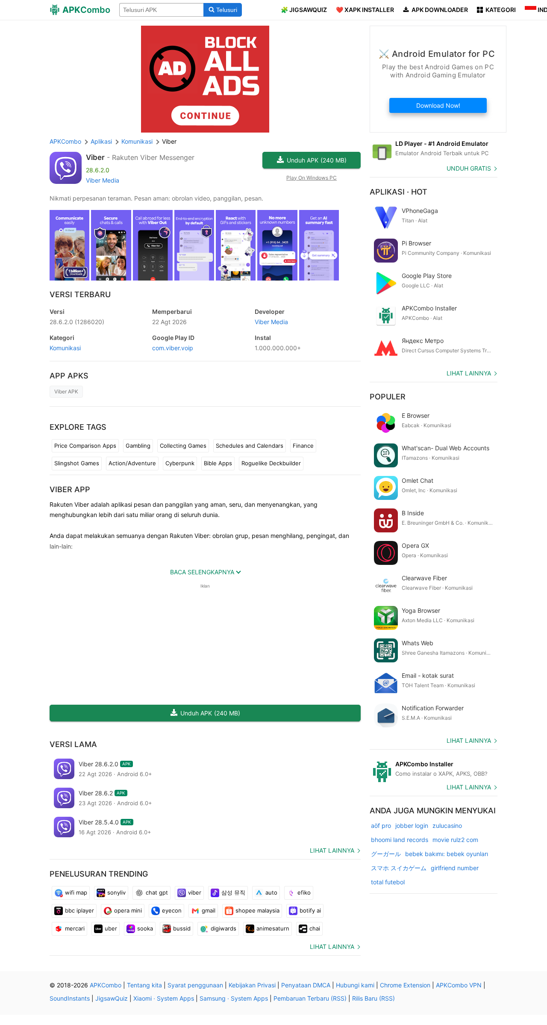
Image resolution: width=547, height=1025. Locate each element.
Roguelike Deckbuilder (271, 463)
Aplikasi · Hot (398, 191)
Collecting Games (183, 445)
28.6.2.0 (77, 321)
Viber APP (70, 489)
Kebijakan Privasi (252, 985)
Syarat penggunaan (195, 985)
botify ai (310, 910)
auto (271, 892)
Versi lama (73, 744)
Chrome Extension (405, 985)
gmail (208, 910)
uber (111, 928)
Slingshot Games (76, 463)
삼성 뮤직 (233, 892)
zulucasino (447, 825)
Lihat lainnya (332, 850)
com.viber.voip (172, 348)
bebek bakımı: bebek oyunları (446, 853)
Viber (95, 157)
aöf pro (381, 825)
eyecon (172, 910)
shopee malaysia (257, 910)
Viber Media (102, 180)
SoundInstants (70, 998)
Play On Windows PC (311, 177)
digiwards (223, 928)
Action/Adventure (132, 463)
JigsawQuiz (111, 998)
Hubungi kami (355, 985)
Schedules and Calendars (249, 445)
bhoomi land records (399, 839)
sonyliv (116, 892)
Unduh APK (317, 160)
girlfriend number (455, 867)
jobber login (411, 825)
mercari (75, 928)
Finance (303, 445)
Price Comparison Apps (85, 445)
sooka (145, 928)
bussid (182, 928)
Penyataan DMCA (305, 985)
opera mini (128, 910)
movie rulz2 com (455, 839)
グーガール (386, 853)
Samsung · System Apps (234, 998)
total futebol (388, 882)
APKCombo (65, 141)
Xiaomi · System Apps (163, 998)
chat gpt (157, 892)
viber (194, 892)
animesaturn (272, 928)
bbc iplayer (79, 910)
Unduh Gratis (469, 168)
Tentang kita (144, 985)
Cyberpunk (179, 463)
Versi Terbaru (80, 294)
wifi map (76, 892)
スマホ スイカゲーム (398, 867)
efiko (304, 892)
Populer (388, 396)
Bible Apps (218, 463)
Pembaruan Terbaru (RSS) (310, 998)
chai (314, 928)
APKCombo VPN (459, 985)
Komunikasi (65, 348)
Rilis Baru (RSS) (373, 998)
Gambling (138, 445)
